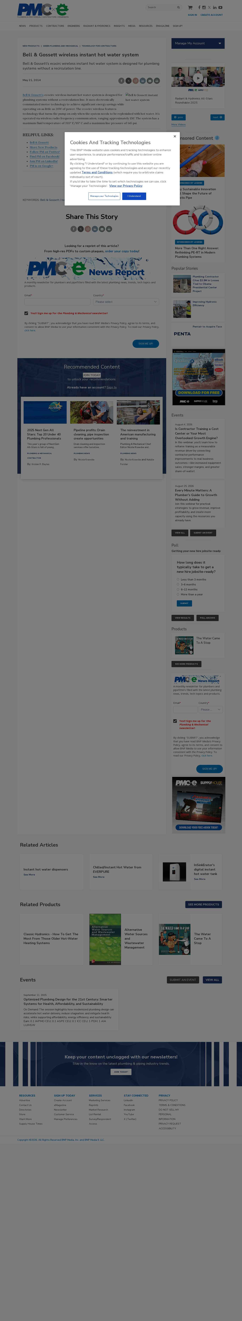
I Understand (134, 196)
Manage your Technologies (104, 196)
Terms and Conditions (97, 172)
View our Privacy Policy (125, 186)
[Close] (175, 136)
